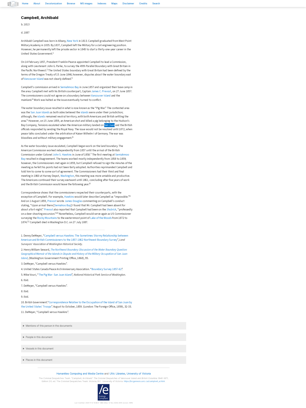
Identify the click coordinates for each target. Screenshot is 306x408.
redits (143, 3)
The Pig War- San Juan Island (55, 275)
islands (84, 112)
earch (156, 3)
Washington (67, 176)
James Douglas (73, 201)
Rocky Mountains (47, 218)
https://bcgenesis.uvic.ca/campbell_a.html (144, 381)
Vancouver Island (34, 79)
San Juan (109, 125)
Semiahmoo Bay (69, 87)
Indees (102, 3)
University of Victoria (139, 373)
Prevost (51, 201)
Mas (114, 3)
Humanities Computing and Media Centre (79, 373)
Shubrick (111, 209)
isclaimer (128, 3)
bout (36, 3)
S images (86, 3)
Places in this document (39, 359)
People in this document (39, 337)
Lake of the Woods (101, 218)
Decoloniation (53, 3)
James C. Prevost (101, 91)
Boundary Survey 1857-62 (106, 269)
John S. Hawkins (62, 155)
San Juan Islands (39, 112)
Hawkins (69, 197)
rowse (71, 3)
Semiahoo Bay (62, 205)
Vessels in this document (40, 348)
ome (25, 3)
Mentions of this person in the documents (49, 325)
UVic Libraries (117, 373)
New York (72, 41)
